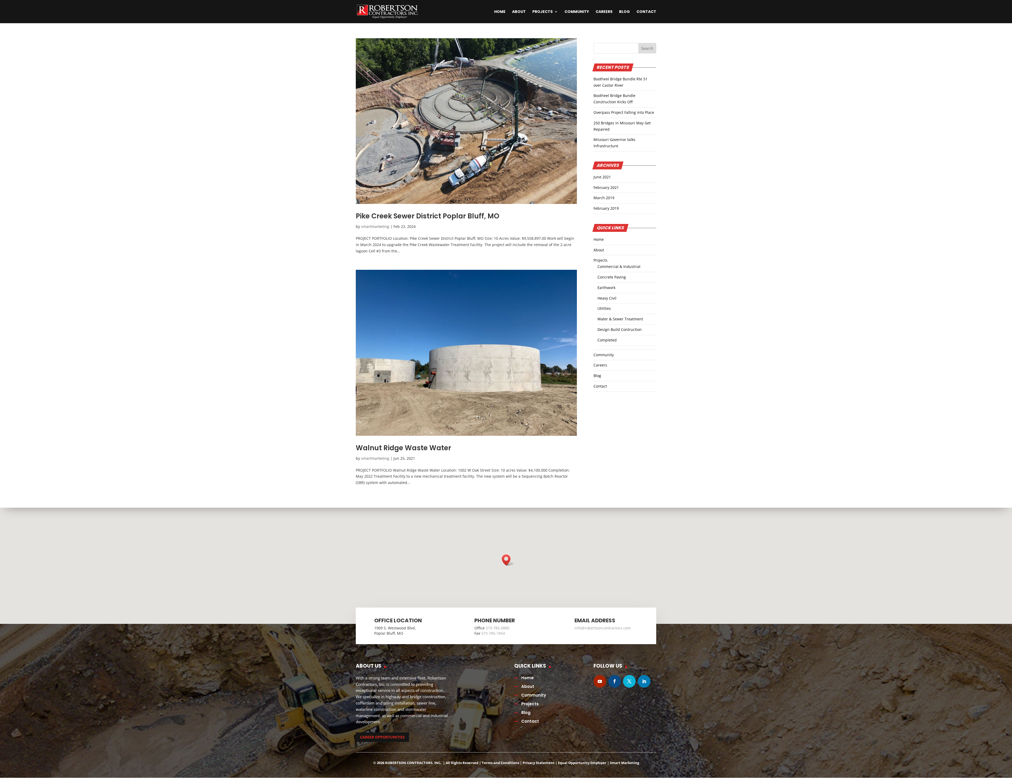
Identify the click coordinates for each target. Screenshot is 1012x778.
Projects (542, 12)
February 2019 (606, 208)
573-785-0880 (497, 627)
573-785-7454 (493, 633)
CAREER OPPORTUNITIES (382, 737)
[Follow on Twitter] (629, 681)
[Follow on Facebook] (614, 681)
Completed (607, 339)
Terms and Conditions (500, 762)
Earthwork (606, 287)
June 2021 (602, 176)
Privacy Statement (538, 762)
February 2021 (606, 187)
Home (499, 12)
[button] (508, 560)
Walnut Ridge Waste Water (403, 448)
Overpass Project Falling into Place (623, 112)
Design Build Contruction (619, 329)
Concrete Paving (611, 277)
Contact (646, 12)
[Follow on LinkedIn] (644, 681)
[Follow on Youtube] (599, 681)
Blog (624, 12)
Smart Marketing (624, 762)
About (519, 12)
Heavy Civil (606, 298)
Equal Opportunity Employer (582, 762)
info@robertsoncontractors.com (603, 627)
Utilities (604, 308)
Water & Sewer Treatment (620, 318)
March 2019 (603, 197)
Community (577, 12)
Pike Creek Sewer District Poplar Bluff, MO (427, 216)
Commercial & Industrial (618, 266)
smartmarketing (375, 226)
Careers (604, 12)
